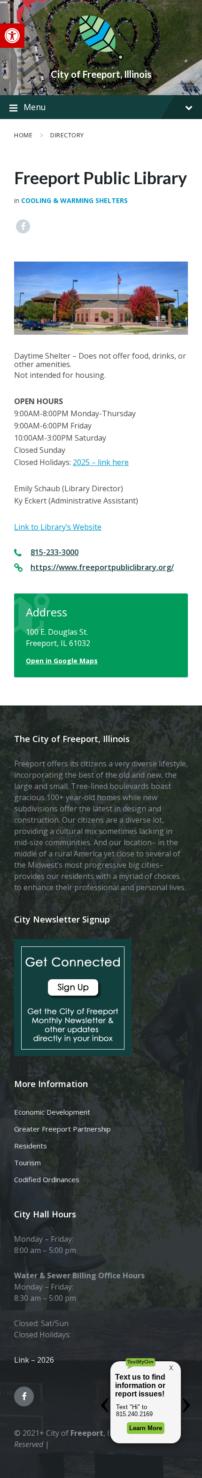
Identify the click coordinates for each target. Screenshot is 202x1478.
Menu (34, 107)
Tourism (27, 1162)
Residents (30, 1145)
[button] (12, 35)
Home (23, 135)
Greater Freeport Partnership (62, 1128)
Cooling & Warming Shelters (74, 200)
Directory (67, 135)
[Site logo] (101, 58)
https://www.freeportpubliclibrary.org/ (102, 567)
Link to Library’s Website (57, 527)
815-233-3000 (54, 552)
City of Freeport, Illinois (101, 74)
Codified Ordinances (46, 1179)
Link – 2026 (34, 1360)
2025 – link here (101, 462)
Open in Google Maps (62, 660)
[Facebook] (23, 226)
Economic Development (52, 1112)
